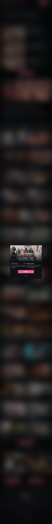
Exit (26, 275)
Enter (26, 271)
